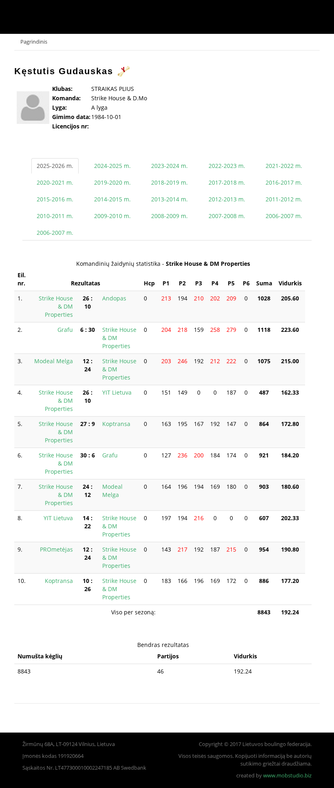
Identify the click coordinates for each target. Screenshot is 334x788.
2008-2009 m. (169, 216)
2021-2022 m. (284, 166)
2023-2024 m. (169, 166)
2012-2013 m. (227, 199)
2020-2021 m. (55, 182)
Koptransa (116, 424)
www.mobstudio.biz (287, 775)
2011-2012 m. (284, 199)
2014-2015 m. (112, 199)
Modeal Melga (53, 361)
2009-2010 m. (112, 216)
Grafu (65, 329)
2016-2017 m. (284, 182)
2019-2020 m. (112, 182)
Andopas (114, 298)
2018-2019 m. (169, 182)
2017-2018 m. (227, 182)
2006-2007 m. (284, 216)
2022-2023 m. (227, 166)
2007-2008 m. (227, 216)
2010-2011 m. (55, 216)
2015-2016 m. (55, 199)
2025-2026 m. (55, 166)
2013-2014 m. (169, 199)
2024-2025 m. (112, 166)
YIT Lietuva (117, 392)
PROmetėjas (56, 549)
